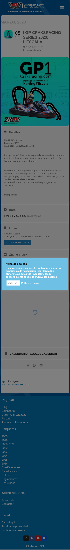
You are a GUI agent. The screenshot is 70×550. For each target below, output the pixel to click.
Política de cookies (31, 283)
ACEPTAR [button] (13, 283)
